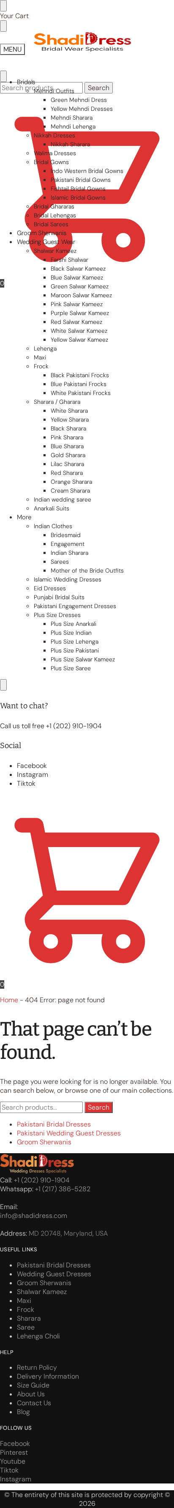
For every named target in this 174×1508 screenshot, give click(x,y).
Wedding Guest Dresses (54, 1273)
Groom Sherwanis (44, 1142)
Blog (23, 1411)
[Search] (3, 685)
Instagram (32, 774)
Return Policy (37, 1367)
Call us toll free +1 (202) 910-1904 (51, 725)
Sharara (29, 1318)
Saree (26, 1327)
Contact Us (34, 1402)
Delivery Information (48, 1376)
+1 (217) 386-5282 (62, 1188)
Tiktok (26, 783)
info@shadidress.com (33, 1215)
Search (98, 87)
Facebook (32, 765)
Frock (25, 1309)
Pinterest (14, 1452)
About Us (31, 1394)
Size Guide (33, 1385)
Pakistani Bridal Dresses (54, 1124)
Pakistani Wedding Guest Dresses (69, 1133)
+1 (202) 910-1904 (42, 1180)
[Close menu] (3, 5)
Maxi (24, 1300)
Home (9, 999)
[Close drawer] (3, 26)
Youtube (12, 1461)
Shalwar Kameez (42, 1291)
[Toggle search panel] (3, 76)
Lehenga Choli (38, 1336)
